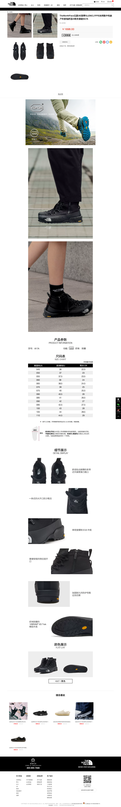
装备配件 (45, 5)
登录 (104, 1)
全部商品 (19, 5)
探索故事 (77, 5)
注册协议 (49, 795)
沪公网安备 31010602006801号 (92, 803)
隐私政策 (49, 797)
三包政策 (49, 784)
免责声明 (49, 791)
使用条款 (49, 793)
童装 (58, 5)
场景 (64, 5)
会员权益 (28, 782)
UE (52, 5)
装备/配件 (19, 791)
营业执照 (51, 805)
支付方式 (49, 786)
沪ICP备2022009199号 (76, 803)
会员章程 (28, 784)
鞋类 (38, 5)
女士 (32, 5)
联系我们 (49, 788)
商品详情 (60, 94)
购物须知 (49, 782)
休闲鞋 (10, 12)
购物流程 (49, 780)
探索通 (97, 1)
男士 (26, 5)
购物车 (110, 1)
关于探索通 (29, 780)
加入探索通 (75, 35)
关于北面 (71, 5)
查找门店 (39, 784)
